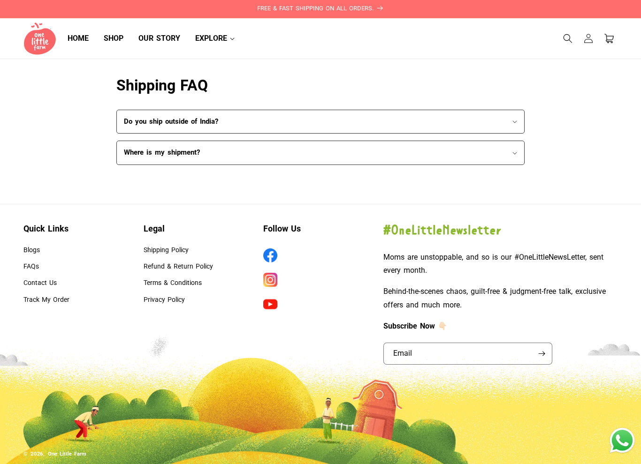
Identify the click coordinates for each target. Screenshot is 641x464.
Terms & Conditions (173, 282)
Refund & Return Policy (178, 266)
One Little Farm (67, 454)
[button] (211, 38)
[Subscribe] (541, 354)
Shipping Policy (166, 250)
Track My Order (46, 299)
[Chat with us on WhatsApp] (622, 452)
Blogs (31, 250)
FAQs (31, 266)
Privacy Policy (164, 299)
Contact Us (40, 282)
